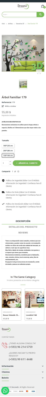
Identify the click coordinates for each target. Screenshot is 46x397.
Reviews (23, 232)
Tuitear (15, 171)
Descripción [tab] (23, 221)
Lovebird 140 (31, 315)
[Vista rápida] (18, 292)
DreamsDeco (7, 312)
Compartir (13, 171)
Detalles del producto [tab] (23, 226)
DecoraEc (15, 387)
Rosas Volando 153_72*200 (11, 315)
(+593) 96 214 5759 (21, 347)
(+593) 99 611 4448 (21, 359)
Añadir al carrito (28, 163)
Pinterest (18, 171)
